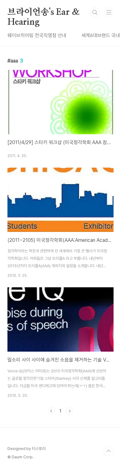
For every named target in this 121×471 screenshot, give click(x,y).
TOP (109, 451)
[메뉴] (109, 12)
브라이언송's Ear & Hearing (43, 12)
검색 (95, 12)
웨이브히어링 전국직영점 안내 (36, 35)
